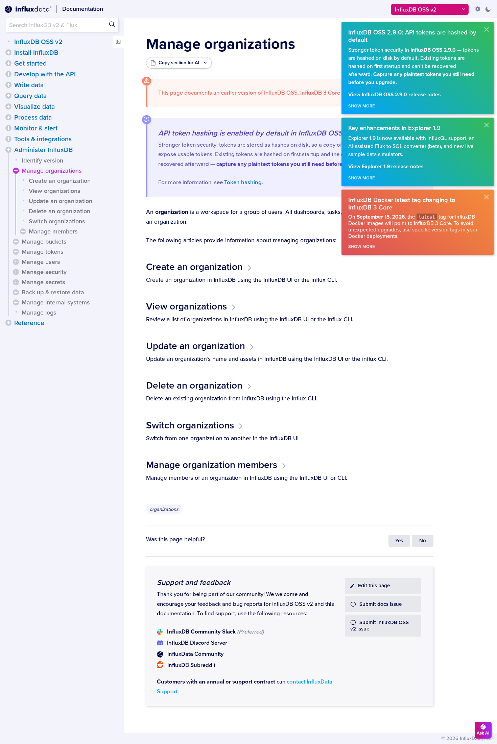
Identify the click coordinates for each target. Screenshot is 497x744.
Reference (29, 323)
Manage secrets (43, 282)
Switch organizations (57, 221)
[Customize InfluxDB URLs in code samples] (478, 9)
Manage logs (39, 312)
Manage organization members (211, 465)
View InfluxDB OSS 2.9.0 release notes (394, 95)
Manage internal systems (56, 302)
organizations (164, 509)
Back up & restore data (53, 292)
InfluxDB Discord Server (197, 643)
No (422, 541)
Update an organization (60, 201)
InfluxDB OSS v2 (38, 42)
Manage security (44, 272)
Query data (30, 96)
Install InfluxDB (36, 53)
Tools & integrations (43, 139)
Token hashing (243, 182)
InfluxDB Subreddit (191, 665)
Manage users (41, 262)
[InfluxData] (28, 9)
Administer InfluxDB (43, 150)
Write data (29, 85)
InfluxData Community (195, 654)
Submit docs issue (380, 604)
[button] (8, 52)
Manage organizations (52, 170)
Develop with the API (45, 74)
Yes (399, 541)
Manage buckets (44, 241)
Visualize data (34, 107)
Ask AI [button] (483, 733)
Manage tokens (43, 251)
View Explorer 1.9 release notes (385, 167)
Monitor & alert (35, 128)
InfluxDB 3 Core (320, 93)
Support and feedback (193, 582)
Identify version (42, 160)
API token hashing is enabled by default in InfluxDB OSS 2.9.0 (259, 133)
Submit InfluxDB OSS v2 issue (379, 625)
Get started (30, 63)
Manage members (53, 231)
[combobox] (62, 25)
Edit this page (374, 585)
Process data (33, 118)
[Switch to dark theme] (488, 9)
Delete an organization (59, 211)
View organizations (54, 191)
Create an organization (60, 180)
